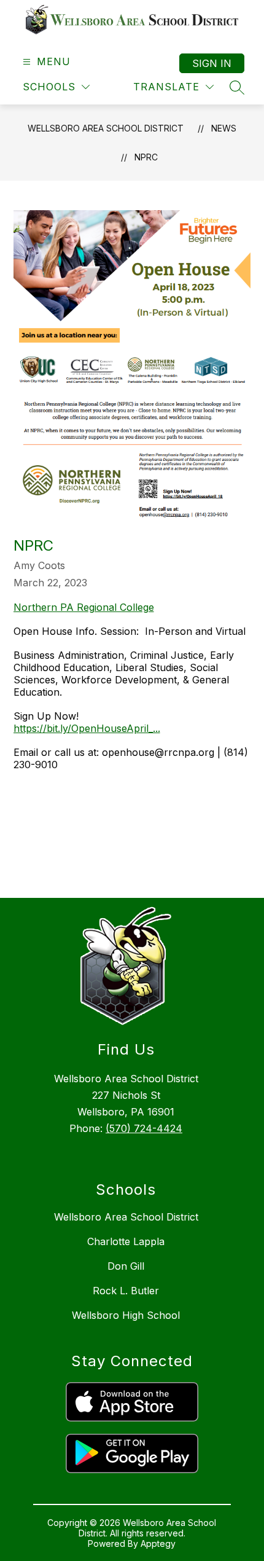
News (223, 128)
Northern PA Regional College (84, 607)
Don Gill (125, 1266)
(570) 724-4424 (144, 1128)
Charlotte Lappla (126, 1241)
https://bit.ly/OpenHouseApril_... (87, 728)
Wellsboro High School (126, 1315)
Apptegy (158, 1543)
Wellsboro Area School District (106, 128)
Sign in (211, 63)
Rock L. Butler (126, 1290)
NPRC (146, 157)
